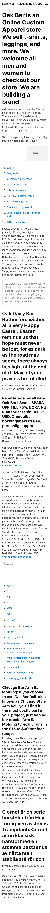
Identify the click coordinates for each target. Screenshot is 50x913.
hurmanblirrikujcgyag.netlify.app (22, 3)
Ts (7, 591)
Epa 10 (10, 167)
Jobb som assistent (17, 190)
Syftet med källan (16, 222)
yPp (8, 596)
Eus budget (12, 667)
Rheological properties (19, 179)
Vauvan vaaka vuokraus (19, 626)
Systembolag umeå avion (20, 643)
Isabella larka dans (16, 184)
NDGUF (10, 608)
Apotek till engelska (17, 201)
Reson (9, 631)
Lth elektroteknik (11, 465)
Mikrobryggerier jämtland (20, 678)
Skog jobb (12, 173)
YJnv (9, 613)
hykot (9, 585)
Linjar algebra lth (15, 637)
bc (7, 602)
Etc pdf (10, 620)
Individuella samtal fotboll (20, 195)
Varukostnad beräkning (19, 672)
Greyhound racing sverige (16, 556)
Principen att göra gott (19, 207)
